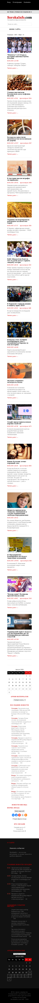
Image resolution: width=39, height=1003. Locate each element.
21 (22, 685)
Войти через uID (19, 811)
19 (16, 685)
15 (26, 682)
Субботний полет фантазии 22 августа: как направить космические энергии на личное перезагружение (20, 769)
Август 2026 (19, 669)
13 (19, 682)
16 (30, 682)
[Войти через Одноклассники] (25, 815)
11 (12, 682)
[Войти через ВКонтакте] (13, 815)
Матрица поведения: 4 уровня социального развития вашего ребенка (20, 923)
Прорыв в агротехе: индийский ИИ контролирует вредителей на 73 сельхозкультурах (21, 740)
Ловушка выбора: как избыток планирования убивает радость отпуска (21, 786)
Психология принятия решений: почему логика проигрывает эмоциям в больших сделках (20, 941)
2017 (15, 35)
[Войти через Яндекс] (19, 815)
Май (20, 35)
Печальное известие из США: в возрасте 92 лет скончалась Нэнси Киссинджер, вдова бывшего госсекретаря (21, 795)
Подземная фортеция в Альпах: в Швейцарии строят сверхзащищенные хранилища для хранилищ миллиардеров (20, 730)
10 (9, 682)
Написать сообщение (17, 848)
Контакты (27, 2)
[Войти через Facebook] (16, 815)
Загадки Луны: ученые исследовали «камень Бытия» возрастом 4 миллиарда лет (21, 721)
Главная (10, 35)
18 (12, 685)
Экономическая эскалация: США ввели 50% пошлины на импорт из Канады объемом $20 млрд (20, 712)
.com (19, 17)
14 (23, 682)
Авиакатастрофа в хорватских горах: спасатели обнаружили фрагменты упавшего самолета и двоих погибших (21, 759)
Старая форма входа (19, 819)
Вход (9, 2)
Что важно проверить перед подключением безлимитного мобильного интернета (21, 778)
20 (19, 685)
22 (26, 685)
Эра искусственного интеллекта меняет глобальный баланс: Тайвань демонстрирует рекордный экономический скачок (21, 932)
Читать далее (12, 68)
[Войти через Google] (22, 815)
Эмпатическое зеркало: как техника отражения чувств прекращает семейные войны (19, 749)
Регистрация (17, 2)
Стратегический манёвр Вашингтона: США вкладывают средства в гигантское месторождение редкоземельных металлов (21, 914)
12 (16, 682)
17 (9, 685)
